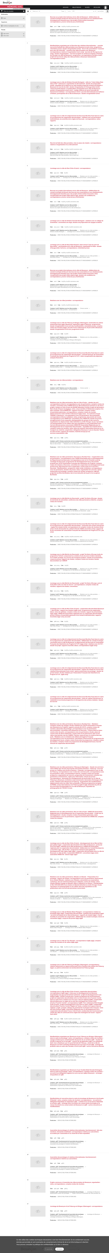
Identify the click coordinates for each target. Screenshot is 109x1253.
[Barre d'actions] (107, 11)
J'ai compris (59, 1249)
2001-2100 (6, 35)
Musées (87, 7)
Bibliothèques (76, 7)
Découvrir (97, 7)
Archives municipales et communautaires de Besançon (17, 25)
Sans (4, 18)
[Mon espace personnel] (105, 7)
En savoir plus (49, 1249)
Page (62, 11)
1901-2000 (6, 33)
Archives (65, 7)
